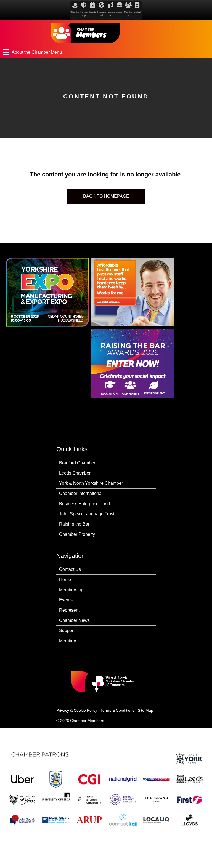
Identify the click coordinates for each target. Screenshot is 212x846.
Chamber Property (77, 534)
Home (65, 579)
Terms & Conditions (117, 710)
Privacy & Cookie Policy (76, 710)
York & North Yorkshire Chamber (91, 483)
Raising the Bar (74, 524)
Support (67, 630)
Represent (69, 610)
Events (66, 600)
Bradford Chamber (77, 463)
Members (68, 640)
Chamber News (74, 620)
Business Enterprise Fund (84, 503)
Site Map (145, 710)
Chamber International (81, 493)
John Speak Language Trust (86, 514)
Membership (71, 589)
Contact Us (70, 569)
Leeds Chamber (75, 473)
